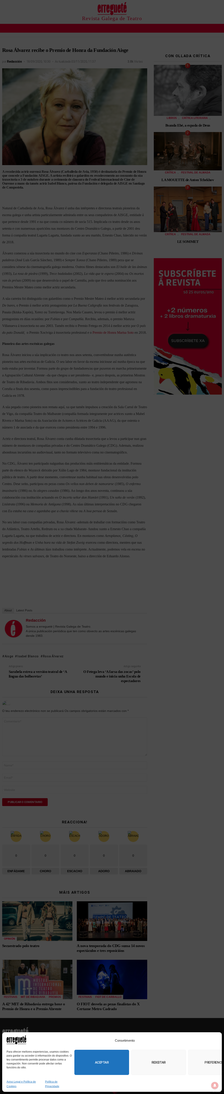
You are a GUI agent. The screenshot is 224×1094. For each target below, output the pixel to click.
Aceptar (102, 1062)
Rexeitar (158, 1062)
